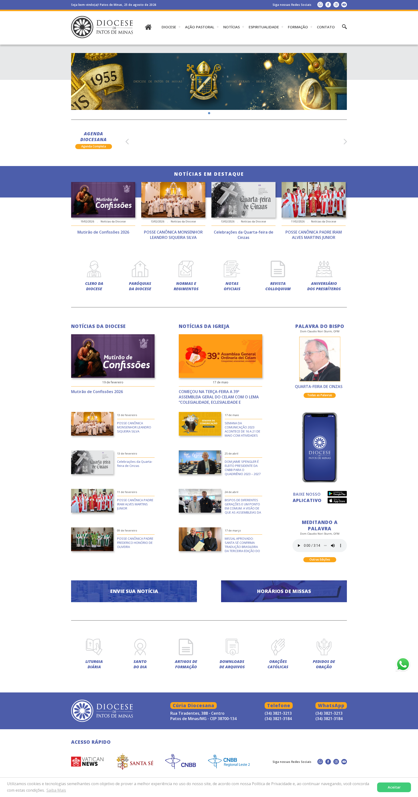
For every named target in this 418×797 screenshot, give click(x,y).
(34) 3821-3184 (329, 718)
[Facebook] (328, 4)
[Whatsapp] (320, 4)
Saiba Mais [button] (56, 790)
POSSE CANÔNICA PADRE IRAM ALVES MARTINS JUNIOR (135, 504)
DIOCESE (169, 26)
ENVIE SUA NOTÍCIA (134, 591)
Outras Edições (319, 559)
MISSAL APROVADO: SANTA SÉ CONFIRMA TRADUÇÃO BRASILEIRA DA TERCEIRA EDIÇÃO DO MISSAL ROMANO (242, 545)
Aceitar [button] (394, 787)
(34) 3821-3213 (329, 713)
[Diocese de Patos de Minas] (209, 81)
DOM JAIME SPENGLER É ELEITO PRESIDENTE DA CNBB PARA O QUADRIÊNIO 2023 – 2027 (243, 467)
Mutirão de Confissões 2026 (97, 391)
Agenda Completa (93, 146)
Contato (326, 26)
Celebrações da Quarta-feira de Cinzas (134, 463)
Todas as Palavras (319, 395)
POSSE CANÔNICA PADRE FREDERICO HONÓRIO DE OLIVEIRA (135, 542)
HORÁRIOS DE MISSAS (284, 591)
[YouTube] (344, 4)
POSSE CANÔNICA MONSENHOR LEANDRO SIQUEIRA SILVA (134, 427)
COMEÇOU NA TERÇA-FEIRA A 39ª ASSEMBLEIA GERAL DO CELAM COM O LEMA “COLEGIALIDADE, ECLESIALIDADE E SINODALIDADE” (219, 397)
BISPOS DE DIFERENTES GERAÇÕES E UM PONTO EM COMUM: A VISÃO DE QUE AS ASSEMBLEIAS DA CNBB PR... (243, 506)
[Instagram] (336, 4)
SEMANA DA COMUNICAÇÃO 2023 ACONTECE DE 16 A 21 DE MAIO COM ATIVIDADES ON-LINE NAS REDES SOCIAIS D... (242, 429)
